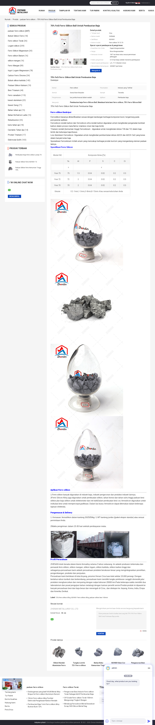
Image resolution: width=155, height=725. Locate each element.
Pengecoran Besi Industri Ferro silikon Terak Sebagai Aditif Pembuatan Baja (79, 693)
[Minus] (148, 668)
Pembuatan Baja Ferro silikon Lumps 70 (28, 155)
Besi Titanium (13, 90)
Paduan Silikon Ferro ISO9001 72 (26, 162)
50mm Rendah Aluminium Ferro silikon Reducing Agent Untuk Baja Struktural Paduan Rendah (59, 664)
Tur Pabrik (94, 11)
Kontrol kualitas (111, 11)
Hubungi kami (129, 11)
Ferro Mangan (13, 65)
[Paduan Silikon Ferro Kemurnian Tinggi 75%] (10, 169)
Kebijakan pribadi (40, 722)
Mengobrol (96, 70)
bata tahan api (14, 125)
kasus (151, 11)
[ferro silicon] (64, 43)
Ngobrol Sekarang (131, 3)
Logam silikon (13, 46)
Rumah (42, 11)
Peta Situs (9, 710)
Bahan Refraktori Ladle (17, 115)
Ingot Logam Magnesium (18, 70)
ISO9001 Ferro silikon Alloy (80, 597)
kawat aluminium (15, 100)
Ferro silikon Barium (16, 56)
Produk (51, 11)
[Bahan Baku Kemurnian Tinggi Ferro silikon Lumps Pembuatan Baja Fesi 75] (98, 652)
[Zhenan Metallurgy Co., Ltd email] (11, 190)
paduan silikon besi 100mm (99, 597)
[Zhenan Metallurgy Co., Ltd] (18, 10)
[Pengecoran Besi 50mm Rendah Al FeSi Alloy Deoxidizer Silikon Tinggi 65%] (138, 652)
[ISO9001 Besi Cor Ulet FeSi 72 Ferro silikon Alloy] (118, 652)
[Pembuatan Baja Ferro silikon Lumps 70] (10, 155)
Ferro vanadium (14, 95)
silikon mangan (14, 61)
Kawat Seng (13, 105)
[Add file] (107, 721)
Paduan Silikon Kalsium (17, 85)
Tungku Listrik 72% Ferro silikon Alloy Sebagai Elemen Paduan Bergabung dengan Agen (79, 664)
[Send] (149, 721)
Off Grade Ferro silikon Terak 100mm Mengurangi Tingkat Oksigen (78, 699)
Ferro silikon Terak (15, 41)
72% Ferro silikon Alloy (63, 597)
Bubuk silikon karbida (16, 80)
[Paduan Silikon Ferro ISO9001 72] (10, 162)
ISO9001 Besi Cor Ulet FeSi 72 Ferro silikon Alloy (118, 664)
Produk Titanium (15, 135)
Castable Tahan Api (16, 130)
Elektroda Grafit (14, 140)
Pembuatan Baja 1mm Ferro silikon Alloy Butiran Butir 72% (43, 705)
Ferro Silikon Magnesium (18, 51)
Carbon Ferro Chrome (17, 75)
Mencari (114, 3)
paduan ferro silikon (27, 19)
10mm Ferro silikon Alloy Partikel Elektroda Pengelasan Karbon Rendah (42, 699)
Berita (142, 11)
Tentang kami (80, 11)
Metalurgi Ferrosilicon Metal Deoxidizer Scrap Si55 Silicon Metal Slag (79, 705)
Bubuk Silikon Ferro (16, 36)
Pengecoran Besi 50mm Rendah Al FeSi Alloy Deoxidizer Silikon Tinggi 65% (138, 664)
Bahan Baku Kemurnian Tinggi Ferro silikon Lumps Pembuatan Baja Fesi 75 (98, 664)
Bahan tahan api (14, 110)
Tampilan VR (64, 11)
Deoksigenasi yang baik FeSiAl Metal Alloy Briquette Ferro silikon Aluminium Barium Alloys (44, 693)
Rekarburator (13, 120)
